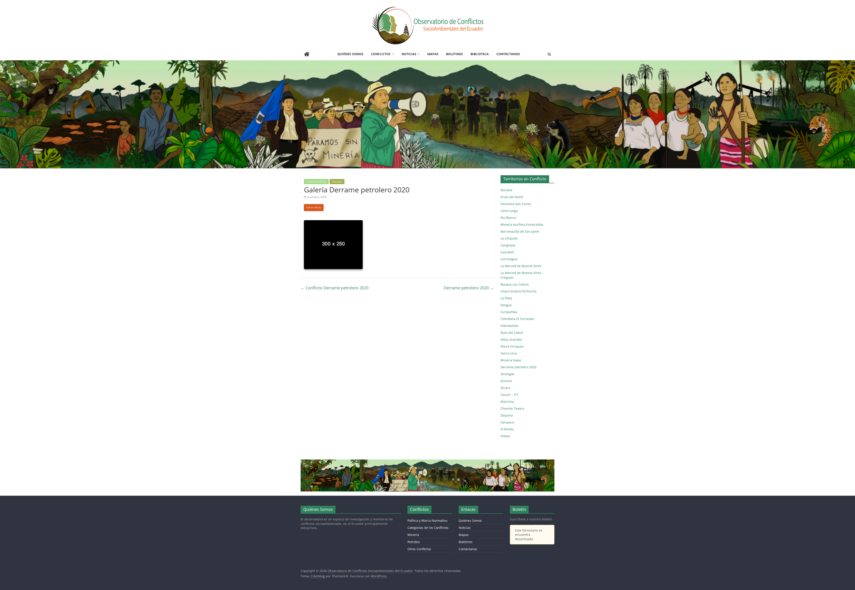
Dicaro (505, 388)
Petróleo (337, 181)
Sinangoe (507, 374)
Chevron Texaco (512, 408)
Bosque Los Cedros (515, 284)
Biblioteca (479, 54)
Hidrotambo (509, 326)
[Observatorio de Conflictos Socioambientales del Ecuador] (307, 54)
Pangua (506, 305)
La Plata (506, 298)
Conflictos (381, 54)
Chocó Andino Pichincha (519, 291)
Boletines (454, 54)
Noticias (408, 54)
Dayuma (507, 415)
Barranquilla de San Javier (520, 231)
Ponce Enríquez (512, 346)
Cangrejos (508, 245)
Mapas (432, 54)
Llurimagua (509, 259)
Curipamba (509, 312)
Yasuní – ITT (509, 395)
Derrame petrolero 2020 (469, 287)
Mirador (507, 190)
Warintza (507, 401)
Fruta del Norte (512, 197)
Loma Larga (509, 211)
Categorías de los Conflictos (427, 528)
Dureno (506, 381)
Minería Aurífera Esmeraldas (522, 224)
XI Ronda (507, 429)
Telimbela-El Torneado (517, 319)
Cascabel (507, 252)
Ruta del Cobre (512, 332)
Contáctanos (508, 54)
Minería (413, 535)
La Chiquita (509, 238)
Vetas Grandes (511, 339)
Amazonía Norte (316, 181)
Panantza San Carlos (516, 204)
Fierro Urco (509, 353)
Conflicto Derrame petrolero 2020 (334, 287)
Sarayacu (507, 422)
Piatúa (505, 436)
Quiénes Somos (350, 54)
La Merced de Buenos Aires (521, 266)
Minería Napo (511, 360)
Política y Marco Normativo (427, 520)
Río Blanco (508, 217)
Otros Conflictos (419, 549)
